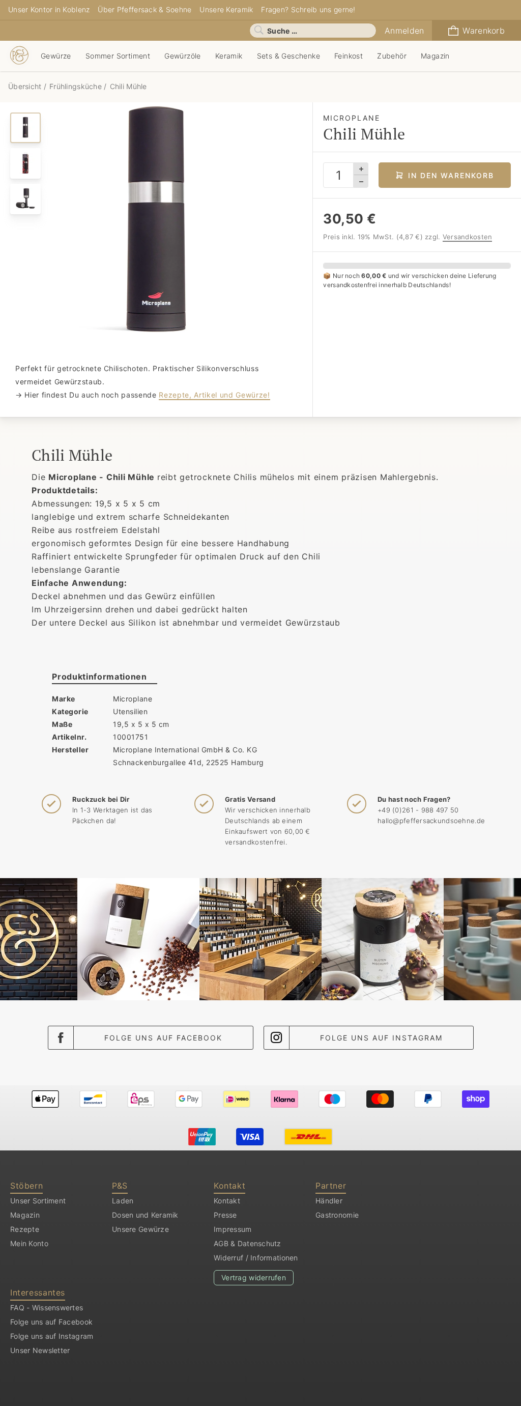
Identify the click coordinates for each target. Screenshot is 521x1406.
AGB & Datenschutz (247, 1243)
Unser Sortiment (38, 1200)
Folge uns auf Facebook (163, 1037)
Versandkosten (468, 237)
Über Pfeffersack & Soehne (144, 9)
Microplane (132, 698)
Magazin (25, 1215)
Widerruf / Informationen (256, 1257)
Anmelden (404, 30)
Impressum (233, 1229)
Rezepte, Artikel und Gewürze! (214, 394)
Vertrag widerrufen (253, 1277)
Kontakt (227, 1200)
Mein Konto (29, 1243)
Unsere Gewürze (140, 1229)
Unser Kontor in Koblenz (49, 9)
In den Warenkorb (451, 175)
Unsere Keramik (226, 9)
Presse (225, 1215)
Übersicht (26, 86)
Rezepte (24, 1229)
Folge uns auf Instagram (381, 1037)
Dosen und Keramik (145, 1215)
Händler (328, 1200)
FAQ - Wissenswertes (46, 1307)
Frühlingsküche (75, 86)
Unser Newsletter (40, 1350)
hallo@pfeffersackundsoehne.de (431, 821)
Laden (122, 1200)
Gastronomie (337, 1215)
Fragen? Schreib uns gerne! (308, 9)
